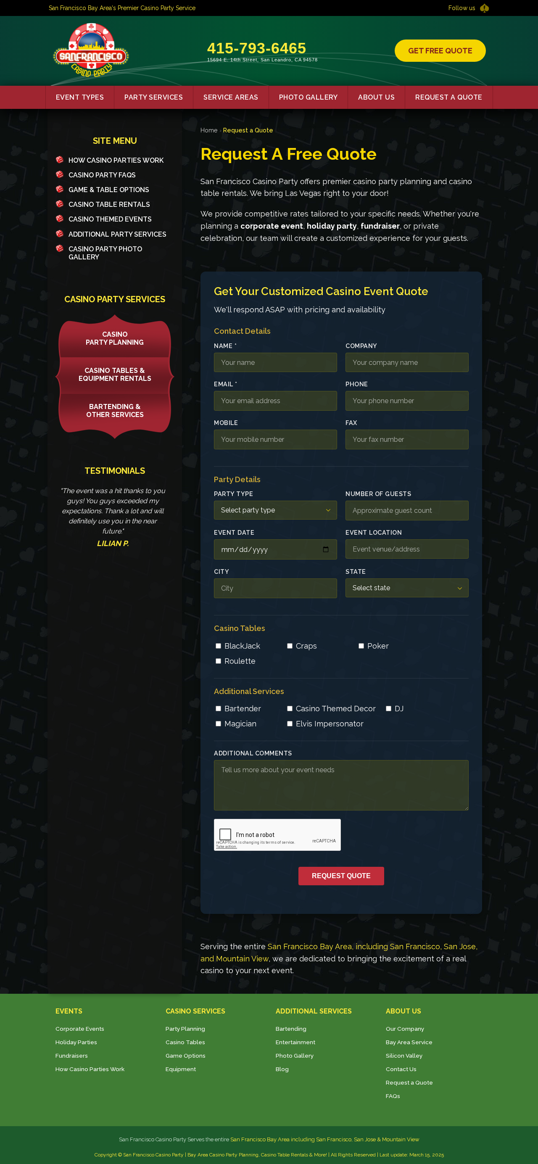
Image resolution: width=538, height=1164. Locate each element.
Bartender (242, 708)
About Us (376, 97)
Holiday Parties (76, 1042)
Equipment (181, 1069)
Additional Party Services (117, 234)
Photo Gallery (308, 97)
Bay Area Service (409, 1042)
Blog (282, 1069)
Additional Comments (253, 753)
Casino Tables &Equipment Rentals (115, 375)
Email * (225, 384)
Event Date (234, 532)
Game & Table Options (109, 190)
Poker (378, 645)
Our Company (405, 1028)
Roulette (240, 661)
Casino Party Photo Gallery (105, 253)
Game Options (186, 1055)
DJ (399, 708)
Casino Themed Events (110, 219)
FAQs (393, 1096)
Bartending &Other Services (115, 411)
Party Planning (185, 1028)
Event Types (80, 97)
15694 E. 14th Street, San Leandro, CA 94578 (262, 59)
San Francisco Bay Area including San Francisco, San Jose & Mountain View (324, 1139)
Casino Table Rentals (109, 205)
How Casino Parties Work (116, 160)
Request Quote (341, 875)
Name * (225, 345)
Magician (240, 723)
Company (361, 345)
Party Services (153, 97)
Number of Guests (378, 493)
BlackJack (242, 645)
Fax (351, 422)
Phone (356, 384)
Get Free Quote (440, 50)
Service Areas (230, 97)
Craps (306, 645)
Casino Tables (185, 1042)
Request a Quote (449, 97)
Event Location (373, 532)
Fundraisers (71, 1055)
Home (209, 130)
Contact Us (401, 1069)
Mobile (226, 422)
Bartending (291, 1028)
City (221, 571)
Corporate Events (79, 1028)
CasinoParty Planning (115, 338)
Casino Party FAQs (102, 175)
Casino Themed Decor (336, 708)
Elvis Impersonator (330, 723)
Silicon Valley (404, 1055)
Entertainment (295, 1042)
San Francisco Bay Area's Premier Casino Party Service (122, 8)
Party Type (233, 493)
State (355, 571)
